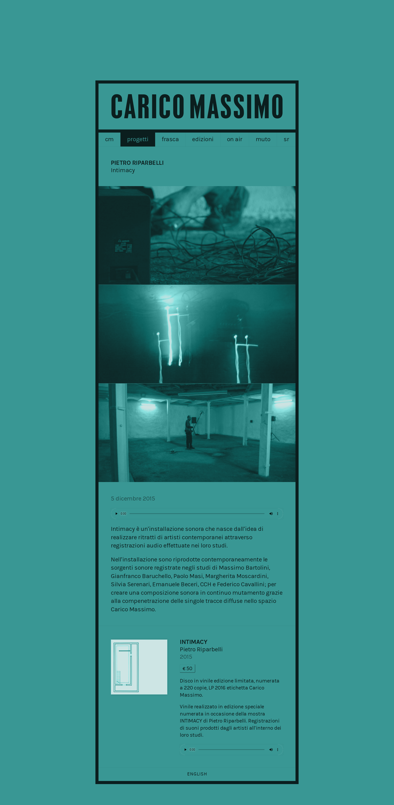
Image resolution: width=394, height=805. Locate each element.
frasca (170, 139)
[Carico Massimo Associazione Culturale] (197, 106)
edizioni (202, 139)
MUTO (263, 139)
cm (109, 139)
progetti (137, 139)
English (197, 774)
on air (234, 139)
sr (286, 139)
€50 (187, 668)
